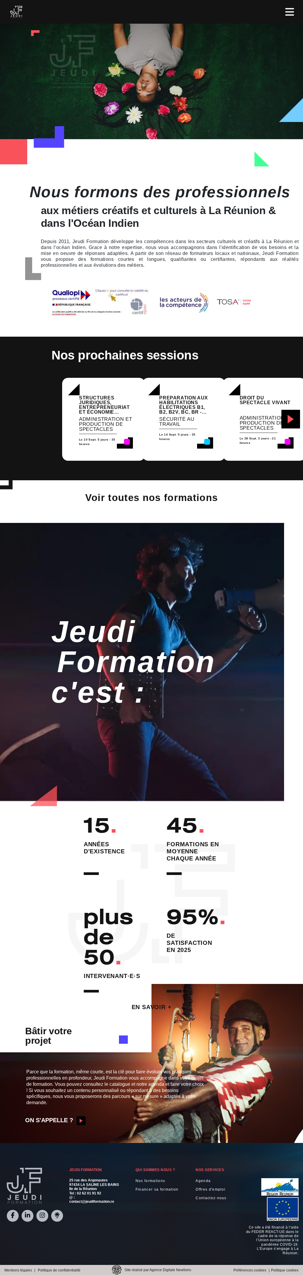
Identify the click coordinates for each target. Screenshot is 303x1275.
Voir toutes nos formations (151, 497)
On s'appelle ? (49, 1120)
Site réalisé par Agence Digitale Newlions (158, 1270)
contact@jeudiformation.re (91, 1201)
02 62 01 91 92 (89, 1193)
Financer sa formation (157, 1189)
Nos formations (150, 1181)
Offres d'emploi (210, 1189)
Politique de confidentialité (59, 1270)
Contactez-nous (211, 1198)
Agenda (203, 1181)
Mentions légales (18, 1270)
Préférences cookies (249, 1270)
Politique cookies (285, 1270)
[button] (290, 419)
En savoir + (152, 1007)
